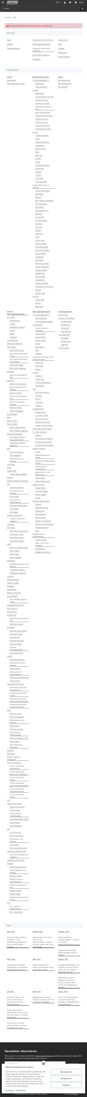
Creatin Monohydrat (43, 382)
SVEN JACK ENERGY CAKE (16, 851)
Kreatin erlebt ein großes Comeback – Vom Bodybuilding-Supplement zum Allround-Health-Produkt (17, 942)
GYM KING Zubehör (17, 541)
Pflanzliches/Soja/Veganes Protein (45, 462)
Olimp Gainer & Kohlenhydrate (16, 673)
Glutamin (38, 354)
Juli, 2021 (10, 991)
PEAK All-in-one (15, 714)
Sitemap (61, 48)
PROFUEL (10, 750)
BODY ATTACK (12, 421)
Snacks (38, 498)
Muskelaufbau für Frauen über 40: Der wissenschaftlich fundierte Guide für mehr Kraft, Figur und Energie (43, 942)
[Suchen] (82, 8)
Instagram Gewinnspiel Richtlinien (41, 49)
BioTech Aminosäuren (18, 384)
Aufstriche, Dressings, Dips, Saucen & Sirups (43, 358)
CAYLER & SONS (41, 220)
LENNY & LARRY (13, 583)
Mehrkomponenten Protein (42, 456)
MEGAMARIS (11, 590)
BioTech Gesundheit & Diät (18, 397)
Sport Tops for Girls (42, 112)
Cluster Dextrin (41, 540)
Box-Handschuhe (64, 84)
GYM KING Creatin (17, 534)
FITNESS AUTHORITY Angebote (17, 520)
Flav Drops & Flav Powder (42, 429)
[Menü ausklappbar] (3, 1)
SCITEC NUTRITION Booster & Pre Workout (18, 773)
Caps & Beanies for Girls (44, 97)
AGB (59, 44)
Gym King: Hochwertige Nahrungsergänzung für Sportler (67, 952)
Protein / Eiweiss (39, 448)
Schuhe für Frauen (42, 103)
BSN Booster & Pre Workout (17, 460)
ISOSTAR (10, 576)
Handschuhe (63, 315)
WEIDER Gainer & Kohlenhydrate (16, 880)
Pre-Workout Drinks (42, 422)
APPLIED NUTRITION (14, 344)
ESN (8, 484)
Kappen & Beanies (42, 142)
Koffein (38, 399)
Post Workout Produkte (44, 439)
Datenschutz (20, 1090)
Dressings (39, 366)
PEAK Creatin (15, 726)
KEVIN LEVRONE (13, 580)
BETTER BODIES (41, 204)
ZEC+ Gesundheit (16, 912)
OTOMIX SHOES (41, 270)
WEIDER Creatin (16, 876)
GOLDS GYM (40, 240)
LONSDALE (39, 257)
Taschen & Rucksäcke (66, 318)
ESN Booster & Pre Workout (17, 492)
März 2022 (37, 959)
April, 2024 (11, 959)
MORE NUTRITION (14, 593)
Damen (35, 90)
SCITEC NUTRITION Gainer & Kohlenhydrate (19, 784)
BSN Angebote (15, 455)
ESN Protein (14, 509)
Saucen (38, 369)
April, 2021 (37, 991)
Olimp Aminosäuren (17, 660)
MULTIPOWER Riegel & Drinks (18, 600)
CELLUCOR (11, 464)
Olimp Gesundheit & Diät (19, 678)
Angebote (13, 337)
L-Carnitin (39, 402)
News (9, 40)
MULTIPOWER (12, 596)
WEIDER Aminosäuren (18, 867)
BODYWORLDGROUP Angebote (17, 444)
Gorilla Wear (40, 300)
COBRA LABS (12, 471)
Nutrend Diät (15, 637)
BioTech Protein (16, 408)
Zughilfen (64, 345)
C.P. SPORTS (40, 217)
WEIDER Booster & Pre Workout (18, 871)
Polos (37, 152)
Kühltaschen (65, 325)
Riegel (12, 334)
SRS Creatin (14, 845)
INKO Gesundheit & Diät (19, 548)
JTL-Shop (75, 1094)
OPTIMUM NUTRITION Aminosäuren (18, 688)
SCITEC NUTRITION (14, 763)
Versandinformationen (41, 55)
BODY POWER (12, 424)
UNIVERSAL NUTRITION (44, 287)
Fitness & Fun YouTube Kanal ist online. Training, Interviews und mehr (16, 1025)
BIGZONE (10, 372)
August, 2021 (63, 959)
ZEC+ (9, 903)
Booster (38, 435)
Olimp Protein (15, 681)
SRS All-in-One (15, 832)
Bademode (39, 93)
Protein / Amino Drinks (43, 425)
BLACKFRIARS (12, 414)
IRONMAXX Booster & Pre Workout (19, 565)
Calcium (38, 504)
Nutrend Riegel (15, 644)
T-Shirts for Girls (41, 122)
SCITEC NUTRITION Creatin (17, 778)
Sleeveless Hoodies (42, 165)
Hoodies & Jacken (41, 135)
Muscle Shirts (40, 149)
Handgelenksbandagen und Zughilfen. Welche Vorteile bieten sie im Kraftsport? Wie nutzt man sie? (68, 968)
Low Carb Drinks (41, 419)
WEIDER (10, 864)
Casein (37, 452)
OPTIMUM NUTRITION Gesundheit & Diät (18, 706)
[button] (64, 2)
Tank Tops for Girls (42, 126)
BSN (8, 449)
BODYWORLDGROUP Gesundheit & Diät (17, 438)
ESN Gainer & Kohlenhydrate (15, 501)
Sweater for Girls (41, 119)
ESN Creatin (14, 496)
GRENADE (10, 524)
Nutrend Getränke (17, 641)
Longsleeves (40, 145)
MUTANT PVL (12, 612)
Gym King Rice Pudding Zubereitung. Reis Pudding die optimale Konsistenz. (17, 967)
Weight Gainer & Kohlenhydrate (39, 535)
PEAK (9, 710)
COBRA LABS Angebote (18, 474)
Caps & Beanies (41, 87)
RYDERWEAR (40, 280)
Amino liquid (40, 334)
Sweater (38, 172)
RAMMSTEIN (40, 273)
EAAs (37, 350)
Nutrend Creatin (16, 634)
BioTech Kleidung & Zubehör (17, 403)
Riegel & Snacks (39, 484)
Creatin (12, 324)
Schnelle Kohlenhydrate (44, 445)
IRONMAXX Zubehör (17, 570)
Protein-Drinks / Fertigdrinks (41, 467)
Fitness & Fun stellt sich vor (43, 40)
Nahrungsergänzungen (16, 84)
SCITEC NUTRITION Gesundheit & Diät (17, 790)
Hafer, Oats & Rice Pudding (42, 544)
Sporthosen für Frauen (44, 116)
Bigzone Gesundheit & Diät (18, 376)
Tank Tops (39, 178)
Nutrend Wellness (16, 653)
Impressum (10, 1090)
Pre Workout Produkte (43, 442)
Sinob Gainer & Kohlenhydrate (15, 814)
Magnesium (39, 511)
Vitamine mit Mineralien (44, 524)
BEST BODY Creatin (17, 350)
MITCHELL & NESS (42, 263)
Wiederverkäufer (13, 48)
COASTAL (38, 227)
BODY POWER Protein (18, 427)
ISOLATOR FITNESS (42, 250)
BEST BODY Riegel (16, 365)
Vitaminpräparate (42, 527)
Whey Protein (40, 478)
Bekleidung (11, 80)
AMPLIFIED (39, 194)
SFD (8, 800)
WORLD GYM (40, 293)
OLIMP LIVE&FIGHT (42, 267)
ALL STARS (11, 317)
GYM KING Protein (16, 538)
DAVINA (10, 478)
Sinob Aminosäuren (17, 807)
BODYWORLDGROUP (14, 434)
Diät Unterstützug (42, 392)
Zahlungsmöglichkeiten (41, 44)
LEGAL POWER (40, 254)
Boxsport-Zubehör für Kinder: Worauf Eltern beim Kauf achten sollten (43, 967)
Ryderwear (39, 306)
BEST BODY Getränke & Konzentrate (18, 360)
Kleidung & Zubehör (17, 327)
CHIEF (9, 468)
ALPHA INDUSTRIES (42, 191)
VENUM (38, 290)
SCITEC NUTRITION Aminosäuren (17, 767)
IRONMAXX (11, 561)
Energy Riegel (40, 488)
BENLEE (38, 197)
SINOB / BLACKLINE (14, 804)
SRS (8, 829)
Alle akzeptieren (66, 1072)
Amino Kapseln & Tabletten (41, 329)
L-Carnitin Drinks (41, 415)
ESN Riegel (14, 512)
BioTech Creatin (16, 393)
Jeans (37, 139)
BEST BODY (11, 347)
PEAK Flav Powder (16, 729)
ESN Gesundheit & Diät (18, 505)
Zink (37, 531)
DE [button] (57, 2)
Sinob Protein (15, 822)
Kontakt (10, 44)
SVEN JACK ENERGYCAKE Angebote (19, 856)
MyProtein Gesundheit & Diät (19, 619)
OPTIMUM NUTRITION (15, 684)
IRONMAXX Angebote (18, 573)
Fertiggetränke (38, 409)
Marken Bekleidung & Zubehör (41, 186)
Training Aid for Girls (43, 129)
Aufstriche (39, 363)
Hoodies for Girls (41, 100)
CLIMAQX (38, 224)
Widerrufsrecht (64, 57)
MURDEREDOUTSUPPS (15, 605)
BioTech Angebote (16, 411)
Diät (34, 389)
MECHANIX (39, 260)
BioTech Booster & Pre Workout (18, 388)
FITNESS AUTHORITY (14, 515)
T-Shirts (38, 175)
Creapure (38, 376)
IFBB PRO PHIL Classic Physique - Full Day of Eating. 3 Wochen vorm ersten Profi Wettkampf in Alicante (68, 982)
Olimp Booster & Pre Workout (17, 664)
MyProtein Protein (16, 624)
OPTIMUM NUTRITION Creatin (18, 694)
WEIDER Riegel (15, 894)
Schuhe (38, 159)
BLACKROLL (39, 207)
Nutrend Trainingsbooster (16, 648)
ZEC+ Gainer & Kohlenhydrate (15, 907)
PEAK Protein (14, 741)
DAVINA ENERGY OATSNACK (17, 481)
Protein (12, 330)
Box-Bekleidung (64, 80)
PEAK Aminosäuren (17, 717)
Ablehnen (66, 1085)
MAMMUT (10, 586)
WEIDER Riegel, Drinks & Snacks (19, 898)
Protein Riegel (40, 494)
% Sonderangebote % (41, 80)
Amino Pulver (40, 337)
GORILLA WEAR (41, 244)
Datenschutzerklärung (44, 1056)
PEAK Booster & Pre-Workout (17, 721)
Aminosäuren (15, 321)
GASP (37, 237)
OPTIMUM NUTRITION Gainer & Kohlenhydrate (19, 700)
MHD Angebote (41, 318)
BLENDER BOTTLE (42, 211)
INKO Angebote (15, 557)
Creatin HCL (39, 379)
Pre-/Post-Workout (39, 432)
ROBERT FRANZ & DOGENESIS (13, 758)
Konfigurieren (66, 1078)
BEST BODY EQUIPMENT (44, 201)
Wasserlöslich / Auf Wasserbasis (42, 473)
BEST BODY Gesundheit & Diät (19, 355)
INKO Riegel (14, 554)
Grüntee (38, 396)
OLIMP (9, 656)
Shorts (37, 162)
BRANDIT (38, 214)
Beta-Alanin (39, 347)
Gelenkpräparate (41, 508)
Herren (35, 132)
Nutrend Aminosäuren (18, 631)
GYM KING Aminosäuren (19, 531)
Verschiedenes (63, 348)
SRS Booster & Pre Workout (16, 840)
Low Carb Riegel (41, 491)
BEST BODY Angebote (18, 368)
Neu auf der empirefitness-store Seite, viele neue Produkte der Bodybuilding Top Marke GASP (68, 1000)
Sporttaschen (66, 331)
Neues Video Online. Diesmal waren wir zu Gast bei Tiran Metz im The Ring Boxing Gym (17, 1013)
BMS (8, 417)
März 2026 (11, 932)
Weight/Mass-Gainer (43, 552)
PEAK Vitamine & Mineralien (16, 746)
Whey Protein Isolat (42, 481)
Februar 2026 (38, 932)
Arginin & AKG (40, 340)
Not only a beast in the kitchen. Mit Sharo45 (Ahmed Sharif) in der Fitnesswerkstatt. (15, 1000)
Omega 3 (38, 406)
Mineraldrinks (40, 514)
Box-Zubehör (63, 87)
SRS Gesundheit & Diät (18, 848)
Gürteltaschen (66, 321)
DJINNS (38, 230)
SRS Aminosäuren (16, 836)
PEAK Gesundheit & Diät (19, 738)
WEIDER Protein (16, 891)
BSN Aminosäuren (17, 452)
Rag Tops (38, 155)
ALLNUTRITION (12, 340)
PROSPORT (11, 754)
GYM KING (11, 528)
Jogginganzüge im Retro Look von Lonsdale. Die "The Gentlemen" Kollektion (43, 999)
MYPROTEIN (11, 615)
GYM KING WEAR (41, 247)
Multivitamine (40, 518)
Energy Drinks (40, 412)
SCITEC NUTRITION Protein (17, 796)
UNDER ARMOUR (41, 283)
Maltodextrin (40, 549)
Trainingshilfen (41, 182)
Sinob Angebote (16, 826)
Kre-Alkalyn (39, 386)
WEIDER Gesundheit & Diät (18, 886)
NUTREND (11, 627)
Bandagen (65, 338)
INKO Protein (15, 551)
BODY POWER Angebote (19, 431)
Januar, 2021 (63, 991)
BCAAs (37, 344)
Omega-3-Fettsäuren (43, 521)
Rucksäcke (65, 328)
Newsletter (37, 59)
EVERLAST (39, 234)
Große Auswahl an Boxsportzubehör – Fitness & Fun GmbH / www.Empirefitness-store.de (69, 941)
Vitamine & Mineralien (41, 501)
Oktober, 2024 (63, 932)
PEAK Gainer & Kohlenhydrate (15, 733)
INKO (9, 544)
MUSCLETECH (12, 608)
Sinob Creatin (15, 810)
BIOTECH (10, 381)
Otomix (38, 303)
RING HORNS (40, 277)
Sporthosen (39, 169)
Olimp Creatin (15, 669)
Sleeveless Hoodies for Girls (43, 108)
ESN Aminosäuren (16, 487)
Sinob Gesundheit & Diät (19, 819)
